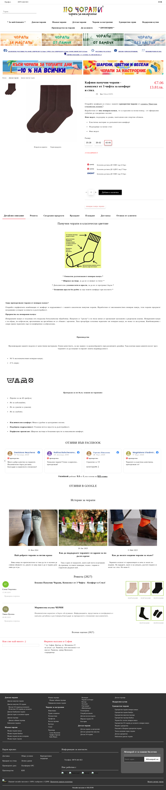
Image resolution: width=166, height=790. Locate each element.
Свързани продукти (54, 215)
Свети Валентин (54, 733)
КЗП (23, 770)
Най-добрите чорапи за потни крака (33, 555)
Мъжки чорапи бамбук (15, 733)
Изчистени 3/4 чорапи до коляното (20, 709)
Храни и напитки (53, 713)
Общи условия (27, 756)
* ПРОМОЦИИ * (106, 28)
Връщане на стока (9, 761)
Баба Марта (53, 737)
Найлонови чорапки (14, 723)
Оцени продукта (55, 147)
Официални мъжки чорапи (57, 703)
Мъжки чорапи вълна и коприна (18, 736)
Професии (51, 719)
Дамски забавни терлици (17, 720)
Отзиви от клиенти (126, 215)
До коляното (87, 28)
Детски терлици (120, 697)
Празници (51, 730)
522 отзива (102, 476)
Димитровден (86, 708)
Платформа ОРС (27, 766)
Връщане (74, 215)
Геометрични (84, 711)
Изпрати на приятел (40, 147)
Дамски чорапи (39, 22)
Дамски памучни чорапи (28, 78)
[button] (5, 461)
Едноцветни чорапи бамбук (124, 712)
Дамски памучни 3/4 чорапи (16, 704)
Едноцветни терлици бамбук (124, 718)
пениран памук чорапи (95, 206)
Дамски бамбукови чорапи (16, 712)
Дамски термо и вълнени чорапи (18, 714)
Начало (4, 78)
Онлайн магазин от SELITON (83, 788)
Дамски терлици (12, 718)
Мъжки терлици (53, 697)
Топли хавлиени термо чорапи (125, 731)
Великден (85, 697)
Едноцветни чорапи (120, 706)
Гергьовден (85, 706)
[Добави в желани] (162, 170)
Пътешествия (52, 716)
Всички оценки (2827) (83, 632)
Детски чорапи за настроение (90, 729)
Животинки (52, 711)
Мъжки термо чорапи (14, 739)
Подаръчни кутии (150, 22)
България (83, 721)
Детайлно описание (14, 215)
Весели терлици (53, 721)
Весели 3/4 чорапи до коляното (19, 707)
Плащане (90, 215)
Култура (51, 724)
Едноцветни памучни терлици (125, 715)
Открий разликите (86, 713)
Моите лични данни (156, 782)
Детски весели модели (87, 716)
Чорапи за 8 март (87, 700)
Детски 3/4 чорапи (86, 734)
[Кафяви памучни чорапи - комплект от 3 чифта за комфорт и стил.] (51, 141)
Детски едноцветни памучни (89, 732)
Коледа (84, 702)
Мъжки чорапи (59, 22)
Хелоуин (84, 704)
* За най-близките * (16, 22)
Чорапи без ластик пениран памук (126, 720)
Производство (8, 770)
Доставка (105, 215)
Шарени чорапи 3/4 (86, 719)
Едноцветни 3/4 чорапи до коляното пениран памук (132, 723)
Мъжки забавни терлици (57, 700)
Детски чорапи (79, 22)
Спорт (50, 727)
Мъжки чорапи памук (14, 731)
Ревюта (34, 215)
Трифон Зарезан (54, 735)
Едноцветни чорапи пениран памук (126, 709)
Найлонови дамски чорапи (124, 736)
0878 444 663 (23, 2)
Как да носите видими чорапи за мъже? (132, 555)
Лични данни (26, 761)
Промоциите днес (9, 766)
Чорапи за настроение (102, 22)
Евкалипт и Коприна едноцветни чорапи (128, 728)
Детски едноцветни (121, 734)
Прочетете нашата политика (61, 782)
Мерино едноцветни (121, 726)
